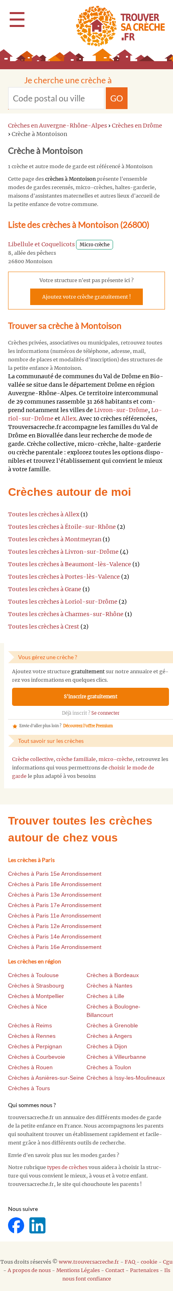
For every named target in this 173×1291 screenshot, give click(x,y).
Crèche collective (33, 759)
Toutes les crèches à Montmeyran (54, 539)
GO (116, 98)
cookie (149, 1262)
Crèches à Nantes (109, 985)
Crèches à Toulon (108, 1067)
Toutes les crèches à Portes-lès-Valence (64, 576)
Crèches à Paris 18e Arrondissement (54, 884)
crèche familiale (76, 759)
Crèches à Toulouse (33, 975)
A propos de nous (29, 1270)
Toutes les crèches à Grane (44, 589)
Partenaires (144, 1270)
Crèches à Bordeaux (112, 975)
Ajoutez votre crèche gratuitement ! (86, 297)
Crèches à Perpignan (35, 1046)
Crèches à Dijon (106, 1046)
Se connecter (105, 713)
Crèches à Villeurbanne (116, 1057)
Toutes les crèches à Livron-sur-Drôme (63, 551)
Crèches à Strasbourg (36, 985)
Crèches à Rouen (30, 1067)
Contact (114, 1270)
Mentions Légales (78, 1270)
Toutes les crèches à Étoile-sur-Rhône (62, 526)
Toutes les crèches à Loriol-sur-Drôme (62, 601)
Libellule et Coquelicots (41, 244)
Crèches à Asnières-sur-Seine (46, 1077)
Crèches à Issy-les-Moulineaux (125, 1077)
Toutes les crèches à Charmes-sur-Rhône (66, 614)
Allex (69, 418)
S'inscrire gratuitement (90, 696)
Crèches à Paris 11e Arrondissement (54, 915)
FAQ (130, 1262)
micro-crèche (116, 759)
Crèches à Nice (27, 1006)
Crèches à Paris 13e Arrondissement (54, 894)
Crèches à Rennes (32, 1036)
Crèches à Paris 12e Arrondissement (54, 926)
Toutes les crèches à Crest (43, 626)
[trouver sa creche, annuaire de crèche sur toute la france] (117, 26)
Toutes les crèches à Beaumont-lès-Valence (69, 564)
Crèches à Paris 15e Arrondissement (54, 873)
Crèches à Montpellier (36, 996)
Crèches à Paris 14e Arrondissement (54, 936)
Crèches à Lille (105, 996)
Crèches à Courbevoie (36, 1057)
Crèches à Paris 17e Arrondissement (54, 905)
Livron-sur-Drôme (121, 410)
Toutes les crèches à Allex (43, 514)
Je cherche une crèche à (68, 80)
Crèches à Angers (109, 1036)
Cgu (168, 1262)
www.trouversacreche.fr (89, 1262)
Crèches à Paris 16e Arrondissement (54, 947)
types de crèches (67, 1167)
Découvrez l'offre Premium (88, 726)
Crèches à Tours (29, 1088)
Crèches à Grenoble (112, 1025)
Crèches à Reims (30, 1025)
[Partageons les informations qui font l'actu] (16, 1225)
